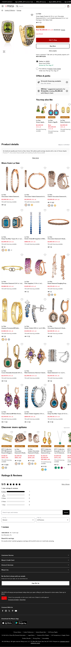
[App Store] (7, 623)
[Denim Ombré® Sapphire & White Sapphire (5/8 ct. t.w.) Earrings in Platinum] (35, 222)
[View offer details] (53, 82)
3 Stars (4, 498)
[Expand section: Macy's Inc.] (35, 569)
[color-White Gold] (29, 205)
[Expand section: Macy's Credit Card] (35, 560)
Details (63, 30)
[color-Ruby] (62, 468)
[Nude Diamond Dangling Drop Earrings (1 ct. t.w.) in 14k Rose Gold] (59, 266)
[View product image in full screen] (4, 51)
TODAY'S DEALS (7, 2)
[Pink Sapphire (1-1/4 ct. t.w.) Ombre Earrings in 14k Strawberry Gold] (35, 266)
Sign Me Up (35, 583)
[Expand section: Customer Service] (35, 555)
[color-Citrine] (42, 469)
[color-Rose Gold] (26, 205)
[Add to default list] (45, 105)
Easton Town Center (55, 68)
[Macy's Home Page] (9, 6)
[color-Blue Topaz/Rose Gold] (3, 250)
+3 (11, 250)
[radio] (25, 204)
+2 (64, 467)
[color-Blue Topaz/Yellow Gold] (6, 250)
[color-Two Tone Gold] (3, 468)
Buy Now (53, 46)
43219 (47, 61)
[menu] (2, 6)
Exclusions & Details (13, 599)
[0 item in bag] (68, 6)
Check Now (23, 599)
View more (35, 158)
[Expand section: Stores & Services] (35, 565)
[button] (18, 33)
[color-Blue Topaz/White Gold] (9, 250)
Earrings (19, 10)
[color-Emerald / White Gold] (56, 468)
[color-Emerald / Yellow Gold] (59, 468)
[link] (41, 125)
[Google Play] (21, 623)
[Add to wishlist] (32, 15)
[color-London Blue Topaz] (45, 469)
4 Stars (3, 495)
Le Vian (38, 13)
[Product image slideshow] (18, 33)
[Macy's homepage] (2, 10)
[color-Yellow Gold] (32, 205)
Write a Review (66, 484)
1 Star (3, 505)
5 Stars (3, 491)
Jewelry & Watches (10, 10)
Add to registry (53, 50)
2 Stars (3, 501)
